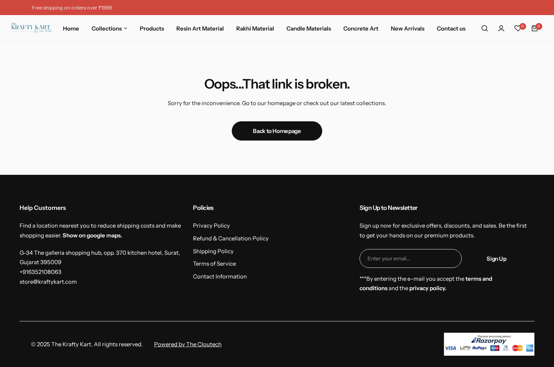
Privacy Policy (211, 225)
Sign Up (496, 258)
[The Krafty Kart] (31, 28)
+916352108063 (40, 271)
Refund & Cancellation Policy (231, 238)
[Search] (484, 28)
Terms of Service (214, 263)
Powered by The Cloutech (188, 344)
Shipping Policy (213, 251)
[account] (501, 28)
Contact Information (220, 276)
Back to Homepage (277, 131)
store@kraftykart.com (48, 281)
